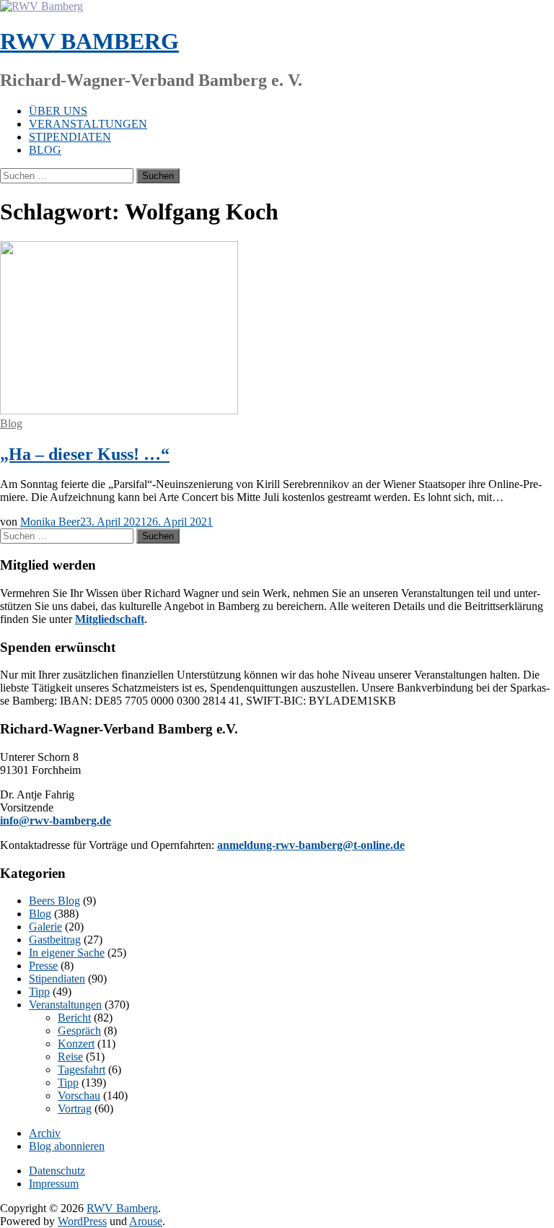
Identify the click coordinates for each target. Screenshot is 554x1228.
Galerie (45, 926)
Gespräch (79, 1030)
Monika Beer (50, 521)
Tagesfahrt (81, 1069)
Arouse (145, 1221)
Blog (45, 150)
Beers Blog (54, 900)
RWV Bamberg (89, 41)
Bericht (74, 1017)
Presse (43, 965)
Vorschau (79, 1095)
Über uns (58, 111)
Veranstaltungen (88, 124)
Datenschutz (57, 1170)
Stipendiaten (70, 137)
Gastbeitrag (55, 939)
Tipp (39, 991)
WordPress (82, 1221)
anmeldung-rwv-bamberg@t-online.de (311, 845)
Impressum (54, 1183)
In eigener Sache (67, 952)
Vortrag (75, 1108)
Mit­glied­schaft (109, 619)
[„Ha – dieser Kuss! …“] (119, 410)
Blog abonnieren (67, 1146)
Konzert (76, 1043)
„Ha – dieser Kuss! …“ (85, 454)
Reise (70, 1056)
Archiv (45, 1133)
